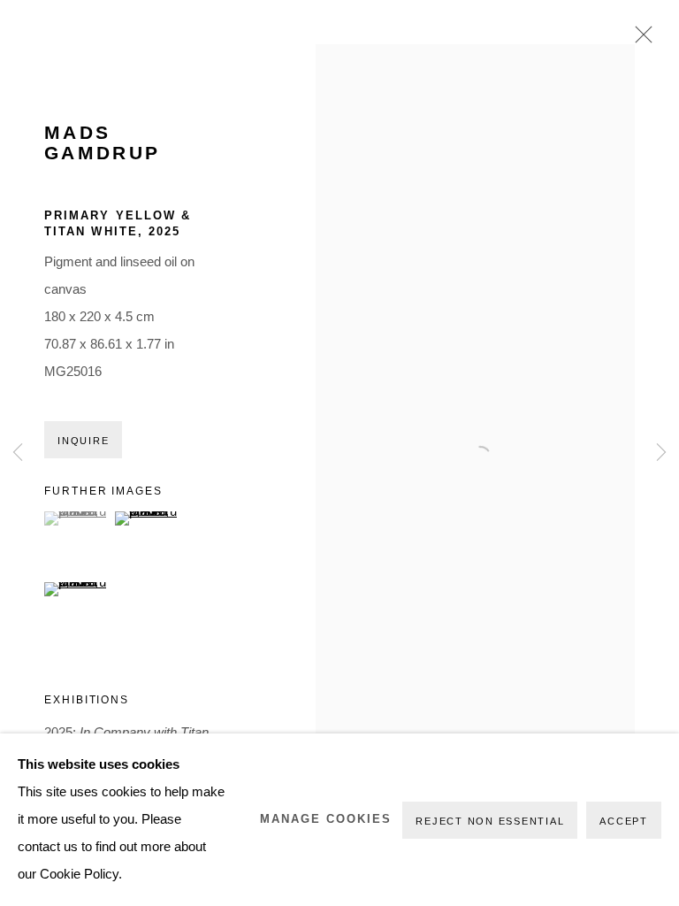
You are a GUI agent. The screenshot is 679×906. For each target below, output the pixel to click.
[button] (77, 518)
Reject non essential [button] (490, 821)
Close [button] (639, 40)
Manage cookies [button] (326, 819)
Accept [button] (623, 821)
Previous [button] (17, 453)
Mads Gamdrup (102, 143)
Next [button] (661, 453)
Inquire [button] (83, 440)
